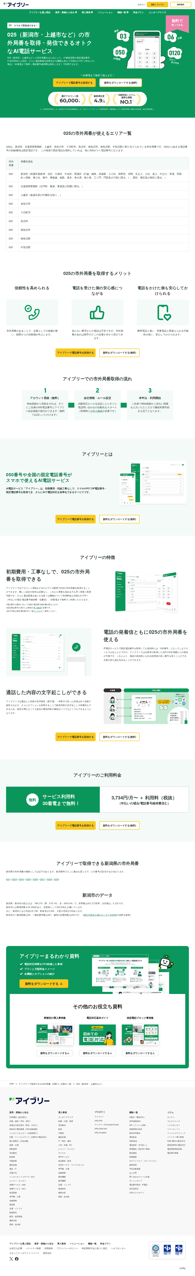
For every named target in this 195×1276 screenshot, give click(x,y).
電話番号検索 (172, 1152)
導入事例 (86, 12)
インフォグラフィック (176, 1133)
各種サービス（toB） (18, 1184)
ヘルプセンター (173, 1125)
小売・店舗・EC (65, 1145)
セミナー (171, 1117)
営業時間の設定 (135, 1129)
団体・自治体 (14, 1224)
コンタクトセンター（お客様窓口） (24, 1133)
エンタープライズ (157, 12)
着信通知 (133, 1152)
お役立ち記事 (15, 1248)
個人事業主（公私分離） (19, 1141)
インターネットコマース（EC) (22, 1176)
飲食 (60, 1129)
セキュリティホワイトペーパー (24, 1252)
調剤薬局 (13, 1149)
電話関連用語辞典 (174, 1149)
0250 (14, 879)
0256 (35, 879)
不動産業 (13, 1160)
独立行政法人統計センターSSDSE (100, 915)
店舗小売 (13, 1172)
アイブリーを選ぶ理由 (39, 12)
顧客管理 (133, 1164)
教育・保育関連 (15, 1216)
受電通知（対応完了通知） (140, 1149)
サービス (62, 1152)
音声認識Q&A (134, 1121)
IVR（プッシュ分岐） (138, 1125)
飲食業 (12, 1156)
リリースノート (173, 1129)
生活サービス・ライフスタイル (71, 1164)
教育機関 (62, 1180)
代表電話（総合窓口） (18, 1117)
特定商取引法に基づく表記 (94, 1248)
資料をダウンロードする (41, 983)
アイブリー (99, 1116)
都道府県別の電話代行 (176, 1145)
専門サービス (63, 1156)
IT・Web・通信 (64, 1141)
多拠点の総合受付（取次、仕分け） (24, 1125)
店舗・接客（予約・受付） (20, 1121)
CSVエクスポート (136, 1192)
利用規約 (48, 1248)
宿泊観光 (13, 1152)
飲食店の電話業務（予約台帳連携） (24, 1129)
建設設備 (13, 1164)
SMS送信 (133, 1141)
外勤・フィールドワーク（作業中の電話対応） (28, 1137)
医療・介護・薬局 (65, 1121)
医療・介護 (14, 1145)
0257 (42, 879)
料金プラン (138, 12)
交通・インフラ (15, 1208)
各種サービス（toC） (18, 1188)
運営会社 (47, 1252)
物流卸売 (13, 1212)
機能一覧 (121, 12)
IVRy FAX (98, 1120)
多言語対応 (133, 1188)
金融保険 (13, 1200)
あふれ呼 (133, 1172)
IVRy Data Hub (101, 1128)
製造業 (12, 1204)
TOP (11, 1083)
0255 (28, 879)
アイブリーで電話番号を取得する (74, 82)
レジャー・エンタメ (17, 1180)
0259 (56, 879)
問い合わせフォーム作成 (139, 1176)
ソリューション (105, 12)
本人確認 (97, 411)
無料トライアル (157, 4)
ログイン (141, 4)
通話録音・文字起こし (138, 1145)
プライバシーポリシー (67, 1248)
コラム (170, 1112)
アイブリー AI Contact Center (107, 1124)
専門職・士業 (14, 1196)
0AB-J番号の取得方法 (176, 1141)
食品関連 (13, 1192)
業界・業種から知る (64, 12)
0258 (49, 879)
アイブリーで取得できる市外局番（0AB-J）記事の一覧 (45, 1083)
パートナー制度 (33, 1248)
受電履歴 (133, 1156)
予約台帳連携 (134, 1168)
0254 (21, 879)
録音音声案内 (134, 1133)
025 (8, 879)
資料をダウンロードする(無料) (120, 82)
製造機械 (62, 1176)
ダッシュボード (135, 1180)
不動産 (61, 1133)
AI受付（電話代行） (137, 1117)
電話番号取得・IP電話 (138, 1184)
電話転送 (133, 1137)
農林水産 (13, 1220)
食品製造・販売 (64, 1160)
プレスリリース (173, 1121)
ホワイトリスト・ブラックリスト (143, 1160)
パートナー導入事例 (175, 1137)
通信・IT (12, 1168)
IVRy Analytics (100, 1132)
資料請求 (180, 4)
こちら (38, 611)
